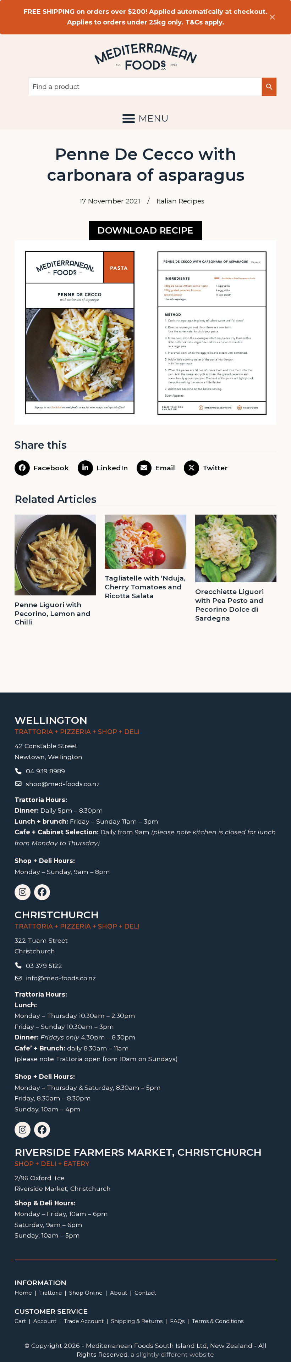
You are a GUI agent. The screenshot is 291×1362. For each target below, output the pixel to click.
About (118, 1292)
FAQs (177, 1321)
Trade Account (84, 1321)
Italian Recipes (180, 201)
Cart (20, 1321)
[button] (145, 118)
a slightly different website (172, 1354)
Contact (145, 1292)
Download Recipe (145, 230)
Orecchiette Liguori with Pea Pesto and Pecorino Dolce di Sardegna (229, 605)
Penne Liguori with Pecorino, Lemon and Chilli (52, 613)
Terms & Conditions (217, 1321)
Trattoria (50, 1292)
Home (23, 1292)
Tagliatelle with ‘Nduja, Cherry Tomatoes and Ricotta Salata (145, 587)
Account (44, 1321)
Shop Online (86, 1292)
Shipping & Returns (137, 1321)
